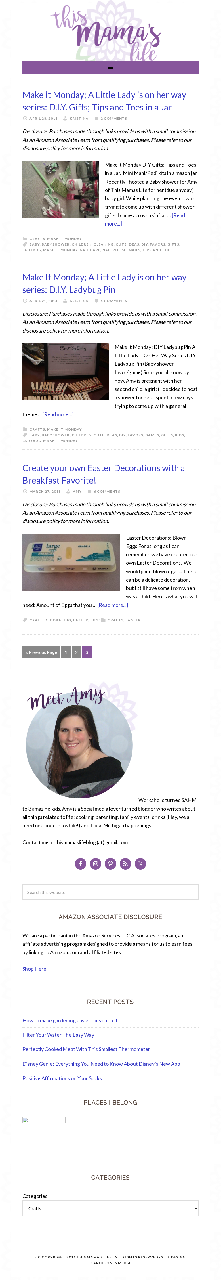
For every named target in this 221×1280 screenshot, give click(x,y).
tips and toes (157, 250)
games (152, 435)
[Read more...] (58, 414)
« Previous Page (41, 652)
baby (34, 244)
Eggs (95, 620)
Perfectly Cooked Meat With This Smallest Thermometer (86, 1049)
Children (82, 244)
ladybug (31, 250)
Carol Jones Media (110, 1263)
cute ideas (127, 244)
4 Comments (114, 301)
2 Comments (114, 118)
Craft (36, 620)
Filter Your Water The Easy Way (58, 1034)
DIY (144, 244)
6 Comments (107, 491)
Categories (34, 1196)
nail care (90, 250)
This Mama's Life (94, 1257)
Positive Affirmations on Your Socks (62, 1078)
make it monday (60, 250)
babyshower (56, 244)
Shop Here (34, 969)
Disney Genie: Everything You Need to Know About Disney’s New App (101, 1064)
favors (157, 244)
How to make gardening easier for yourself (70, 1020)
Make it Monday (64, 238)
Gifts (173, 244)
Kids (179, 435)
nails (134, 250)
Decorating (58, 620)
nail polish (114, 250)
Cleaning (104, 244)
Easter (133, 620)
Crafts (37, 238)
